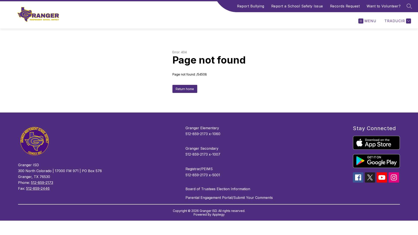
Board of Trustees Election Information (217, 189)
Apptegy (218, 214)
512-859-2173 (42, 182)
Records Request (345, 6)
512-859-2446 (38, 188)
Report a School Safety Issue (297, 6)
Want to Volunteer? (384, 6)
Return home (185, 89)
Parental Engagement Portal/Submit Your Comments (229, 197)
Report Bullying (250, 6)
